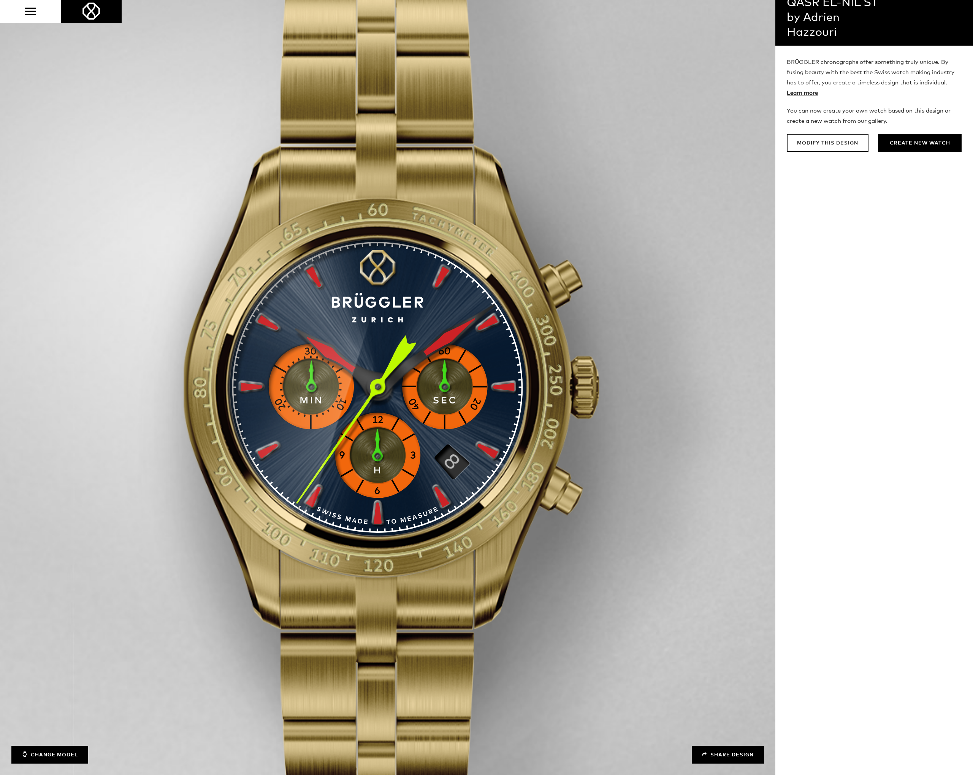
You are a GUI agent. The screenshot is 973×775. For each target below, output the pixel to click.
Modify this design (827, 143)
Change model (53, 755)
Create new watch (920, 143)
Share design (731, 755)
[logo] (91, 11)
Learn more (802, 93)
